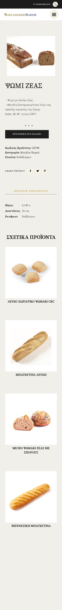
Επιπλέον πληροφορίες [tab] (31, 191)
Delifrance (24, 157)
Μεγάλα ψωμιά (29, 152)
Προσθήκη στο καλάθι (27, 134)
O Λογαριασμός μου (41, 4)
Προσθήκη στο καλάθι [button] (33, 293)
